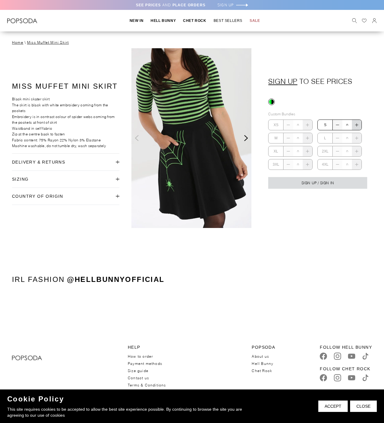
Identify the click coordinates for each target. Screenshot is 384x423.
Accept (333, 406)
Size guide (138, 370)
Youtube (351, 356)
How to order (140, 356)
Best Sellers (228, 21)
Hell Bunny (262, 363)
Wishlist (364, 20)
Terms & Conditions (147, 385)
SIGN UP (226, 5)
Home (17, 42)
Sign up (282, 80)
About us (260, 356)
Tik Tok (365, 356)
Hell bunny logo (22, 21)
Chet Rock (262, 370)
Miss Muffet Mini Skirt (48, 42)
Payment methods (145, 363)
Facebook (323, 356)
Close (363, 406)
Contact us (138, 378)
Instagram (337, 356)
